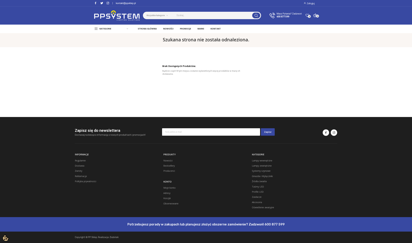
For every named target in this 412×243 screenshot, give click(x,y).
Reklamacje (81, 176)
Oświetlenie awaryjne (263, 207)
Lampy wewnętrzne (262, 160)
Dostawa (79, 165)
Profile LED (258, 191)
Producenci (169, 170)
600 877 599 (283, 16)
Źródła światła (259, 181)
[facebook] (95, 3)
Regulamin (80, 160)
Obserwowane (170, 203)
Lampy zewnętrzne (262, 165)
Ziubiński (114, 237)
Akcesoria (257, 202)
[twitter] (101, 3)
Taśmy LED (258, 186)
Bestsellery (169, 165)
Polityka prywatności (85, 181)
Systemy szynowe (261, 170)
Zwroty (78, 170)
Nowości (168, 160)
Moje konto (169, 187)
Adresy (166, 193)
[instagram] (107, 3)
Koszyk (167, 198)
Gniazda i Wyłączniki (262, 176)
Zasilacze (257, 196)
